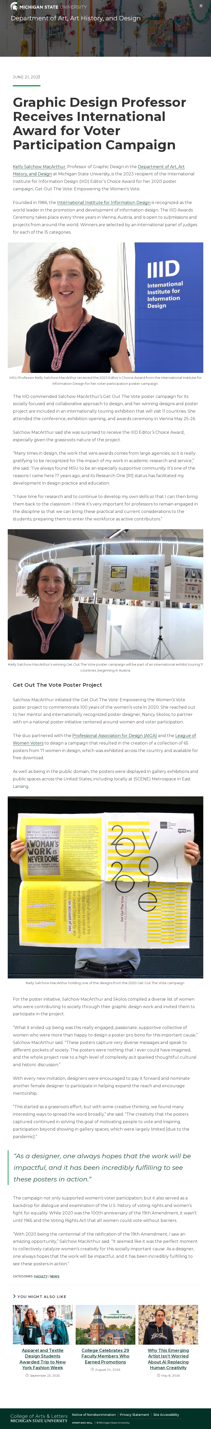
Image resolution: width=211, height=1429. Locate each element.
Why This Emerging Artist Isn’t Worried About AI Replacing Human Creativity (168, 1359)
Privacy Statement (134, 1415)
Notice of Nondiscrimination (94, 1415)
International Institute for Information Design (104, 202)
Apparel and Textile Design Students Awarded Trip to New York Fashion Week (43, 1359)
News (54, 1276)
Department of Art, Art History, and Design (76, 18)
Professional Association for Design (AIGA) (114, 735)
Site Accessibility (166, 1415)
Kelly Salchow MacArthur (39, 166)
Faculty (41, 1276)
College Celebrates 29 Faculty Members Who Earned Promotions (105, 1356)
